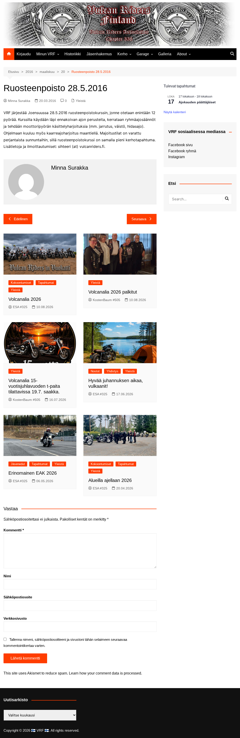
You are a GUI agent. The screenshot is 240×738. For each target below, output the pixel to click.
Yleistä (81, 101)
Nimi (7, 576)
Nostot (95, 371)
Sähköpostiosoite (18, 597)
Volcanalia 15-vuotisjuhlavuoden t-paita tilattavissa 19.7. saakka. (34, 386)
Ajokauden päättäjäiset (197, 102)
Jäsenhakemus (99, 54)
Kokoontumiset (21, 282)
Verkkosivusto (15, 618)
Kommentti (14, 530)
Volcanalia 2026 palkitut (112, 291)
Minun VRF (45, 54)
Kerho (122, 54)
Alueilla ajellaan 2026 (110, 480)
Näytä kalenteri (175, 112)
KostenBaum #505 (106, 300)
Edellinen (21, 219)
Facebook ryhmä (182, 151)
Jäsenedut (18, 464)
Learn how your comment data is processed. (105, 673)
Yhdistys (112, 371)
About (182, 54)
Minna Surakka (19, 101)
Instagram (176, 157)
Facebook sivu (180, 145)
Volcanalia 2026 (24, 299)
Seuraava (138, 219)
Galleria (164, 54)
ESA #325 (20, 307)
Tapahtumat (46, 282)
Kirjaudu (24, 54)
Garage (143, 54)
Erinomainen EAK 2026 (32, 473)
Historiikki (72, 54)
